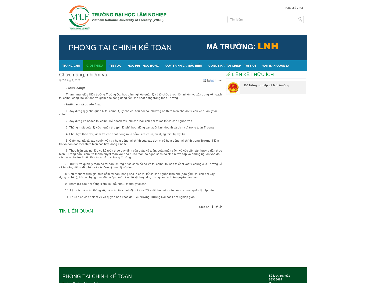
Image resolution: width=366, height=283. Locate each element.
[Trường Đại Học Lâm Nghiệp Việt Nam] (141, 17)
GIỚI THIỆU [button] (94, 65)
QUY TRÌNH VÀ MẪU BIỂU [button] (183, 65)
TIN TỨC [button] (115, 65)
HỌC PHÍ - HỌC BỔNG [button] (143, 65)
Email (218, 80)
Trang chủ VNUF (294, 7)
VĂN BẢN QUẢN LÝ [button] (276, 65)
